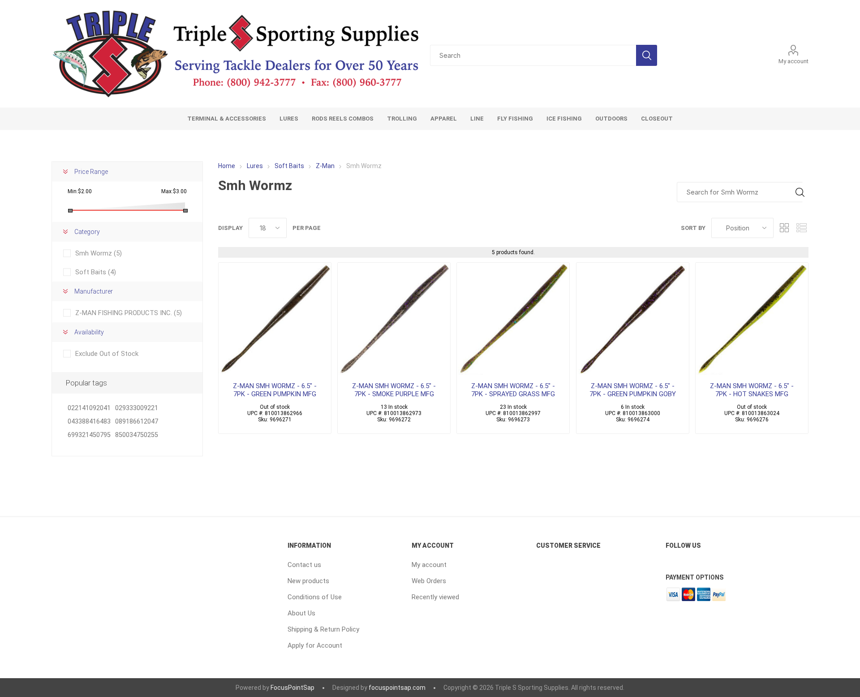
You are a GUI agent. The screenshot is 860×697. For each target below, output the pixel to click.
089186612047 (136, 421)
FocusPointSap (292, 687)
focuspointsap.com (397, 687)
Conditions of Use (315, 597)
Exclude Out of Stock (106, 354)
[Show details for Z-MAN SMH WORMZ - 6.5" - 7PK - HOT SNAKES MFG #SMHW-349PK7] (752, 319)
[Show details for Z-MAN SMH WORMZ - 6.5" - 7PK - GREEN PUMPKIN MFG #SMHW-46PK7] (275, 319)
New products (308, 581)
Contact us (304, 565)
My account (793, 61)
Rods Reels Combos (343, 118)
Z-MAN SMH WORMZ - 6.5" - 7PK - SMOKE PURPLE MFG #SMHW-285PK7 (394, 394)
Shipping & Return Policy (323, 629)
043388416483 (89, 421)
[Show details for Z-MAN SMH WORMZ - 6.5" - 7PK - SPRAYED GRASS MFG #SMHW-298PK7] (513, 319)
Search (646, 55)
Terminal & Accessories (226, 118)
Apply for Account (315, 645)
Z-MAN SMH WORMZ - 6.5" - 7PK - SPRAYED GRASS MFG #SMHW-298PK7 (513, 394)
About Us (301, 613)
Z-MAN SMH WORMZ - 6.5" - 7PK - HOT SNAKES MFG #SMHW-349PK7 (752, 394)
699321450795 (89, 435)
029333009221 (136, 408)
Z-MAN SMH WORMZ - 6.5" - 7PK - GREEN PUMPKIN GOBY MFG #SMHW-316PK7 (632, 394)
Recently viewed (435, 597)
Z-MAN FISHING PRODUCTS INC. (128, 313)
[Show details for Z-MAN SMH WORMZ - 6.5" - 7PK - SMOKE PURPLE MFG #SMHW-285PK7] (394, 319)
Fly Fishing (515, 118)
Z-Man (325, 165)
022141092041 (89, 408)
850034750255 (136, 435)
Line (477, 118)
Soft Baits (289, 165)
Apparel (443, 118)
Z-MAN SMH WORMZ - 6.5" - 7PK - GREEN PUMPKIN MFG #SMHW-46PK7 (275, 394)
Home (226, 165)
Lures (289, 118)
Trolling (402, 118)
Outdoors (611, 118)
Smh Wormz (98, 253)
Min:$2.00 (80, 191)
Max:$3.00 (174, 191)
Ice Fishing (564, 118)
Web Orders (429, 581)
